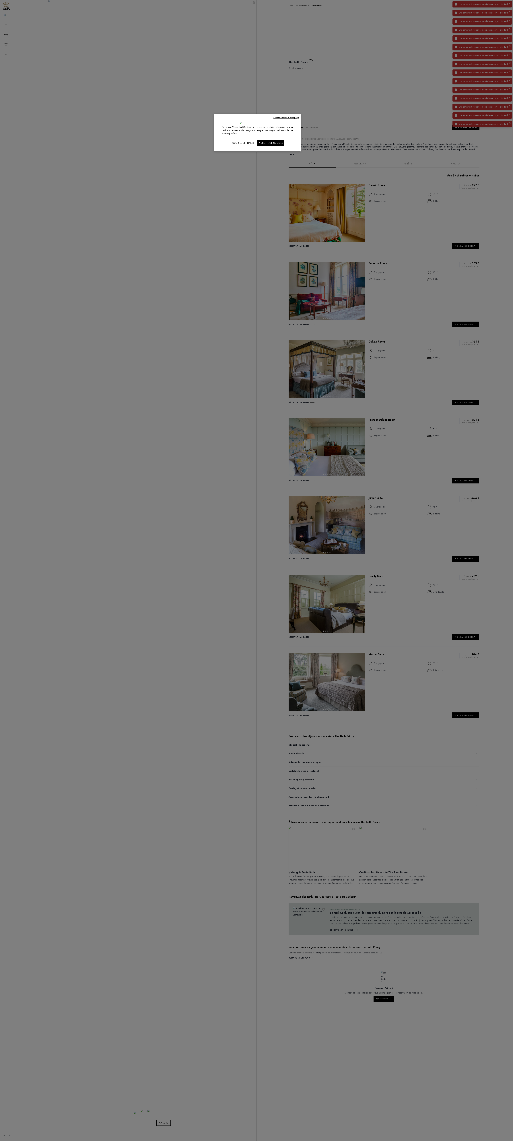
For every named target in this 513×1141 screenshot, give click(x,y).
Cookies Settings (243, 143)
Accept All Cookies (271, 143)
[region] (257, 133)
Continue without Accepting (286, 117)
